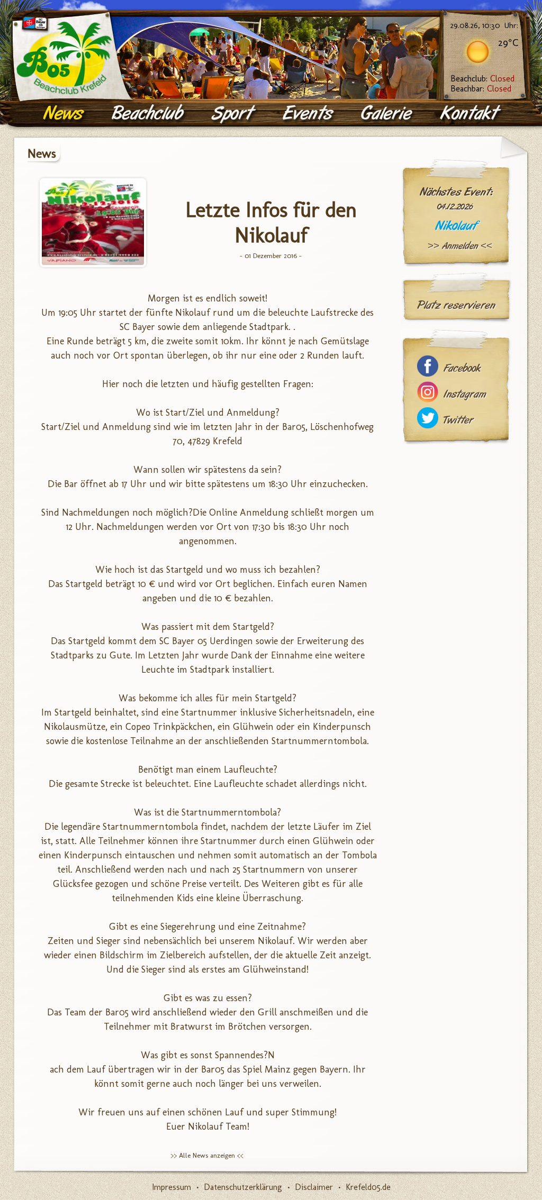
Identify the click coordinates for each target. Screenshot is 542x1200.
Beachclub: (482, 79)
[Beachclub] (148, 113)
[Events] (309, 113)
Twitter (458, 420)
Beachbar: (480, 89)
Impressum (171, 1187)
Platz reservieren (456, 305)
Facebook (462, 368)
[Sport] (234, 113)
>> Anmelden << (460, 246)
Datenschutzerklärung (243, 1187)
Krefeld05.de (368, 1187)
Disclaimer (314, 1187)
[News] (64, 113)
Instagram (465, 394)
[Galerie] (388, 113)
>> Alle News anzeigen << (206, 1155)
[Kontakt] (471, 113)
